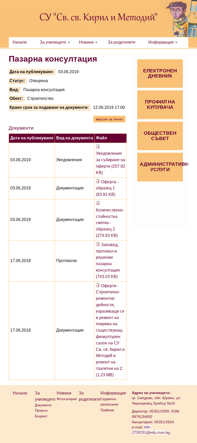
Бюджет (41, 416)
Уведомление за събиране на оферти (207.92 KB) (110, 163)
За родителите (121, 42)
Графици (107, 410)
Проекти (41, 410)
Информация (161, 42)
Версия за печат (109, 119)
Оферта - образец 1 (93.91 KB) (107, 188)
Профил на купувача (160, 104)
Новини (86, 42)
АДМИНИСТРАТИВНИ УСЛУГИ (161, 166)
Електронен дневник (160, 73)
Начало (20, 42)
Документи (43, 405)
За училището (53, 42)
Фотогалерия (67, 399)
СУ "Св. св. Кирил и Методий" (99, 18)
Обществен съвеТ (160, 135)
